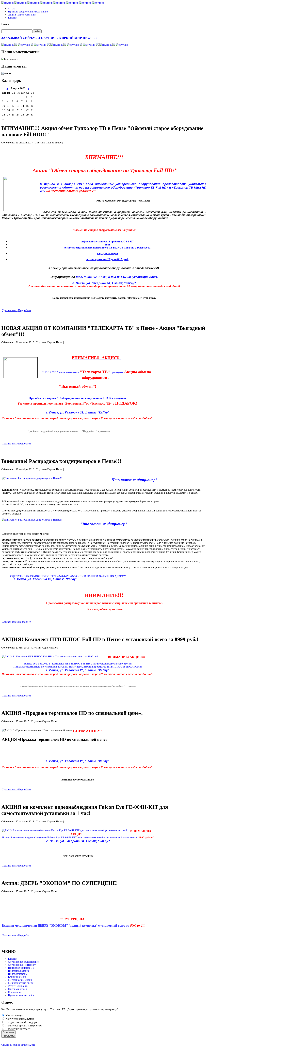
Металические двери (20, 979)
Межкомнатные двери (21, 982)
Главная (12, 17)
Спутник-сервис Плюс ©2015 (18, 1044)
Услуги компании (18, 986)
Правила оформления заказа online (28, 11)
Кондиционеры (17, 976)
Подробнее (24, 310)
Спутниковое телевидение (23, 961)
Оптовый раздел (17, 989)
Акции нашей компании (22, 14)
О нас (11, 8)
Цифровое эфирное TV (21, 967)
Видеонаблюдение (18, 970)
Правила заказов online (21, 995)
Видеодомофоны (17, 973)
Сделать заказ (10, 310)
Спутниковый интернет (22, 964)
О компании (15, 992)
